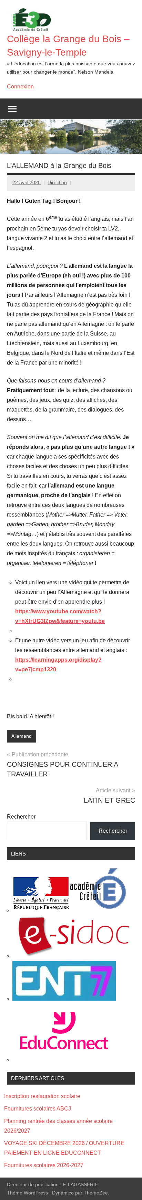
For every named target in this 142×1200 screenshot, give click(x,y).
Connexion (20, 86)
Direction (57, 182)
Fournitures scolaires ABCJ (37, 1109)
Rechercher (21, 817)
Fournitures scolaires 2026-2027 (43, 1165)
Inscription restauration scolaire (42, 1096)
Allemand (21, 736)
